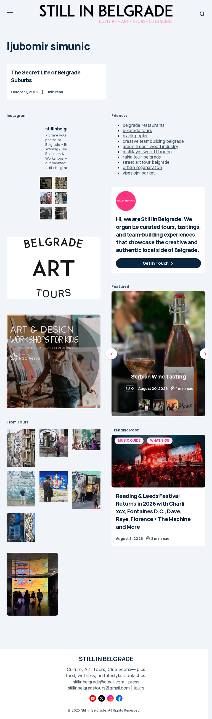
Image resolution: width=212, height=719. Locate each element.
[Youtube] (92, 698)
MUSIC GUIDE (129, 440)
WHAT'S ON (159, 440)
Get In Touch (156, 263)
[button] (10, 13)
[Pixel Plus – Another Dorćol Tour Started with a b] (46, 213)
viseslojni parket (139, 173)
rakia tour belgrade (142, 157)
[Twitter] (101, 698)
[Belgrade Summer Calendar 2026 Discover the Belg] (61, 183)
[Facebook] (119, 698)
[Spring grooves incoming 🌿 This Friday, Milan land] (61, 198)
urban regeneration (142, 167)
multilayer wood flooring (147, 151)
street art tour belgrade (146, 162)
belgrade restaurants (144, 125)
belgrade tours (137, 130)
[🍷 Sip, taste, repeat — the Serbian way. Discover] (46, 183)
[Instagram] (110, 698)
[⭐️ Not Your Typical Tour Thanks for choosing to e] (46, 198)
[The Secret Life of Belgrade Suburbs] (56, 82)
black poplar (135, 135)
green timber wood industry (150, 146)
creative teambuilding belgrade (153, 141)
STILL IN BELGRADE (106, 659)
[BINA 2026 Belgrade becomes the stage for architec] (61, 213)
